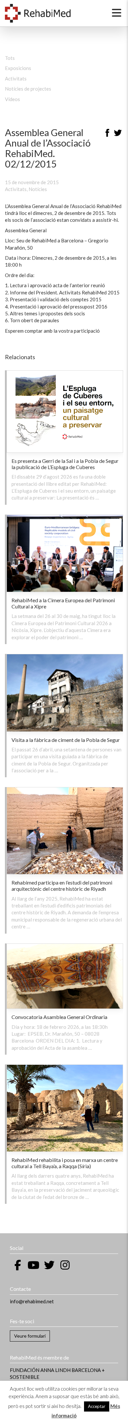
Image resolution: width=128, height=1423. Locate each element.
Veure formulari (30, 1336)
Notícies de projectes (28, 89)
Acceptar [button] (96, 1406)
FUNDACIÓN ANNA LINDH (40, 1370)
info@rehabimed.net (32, 1301)
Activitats (16, 78)
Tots (10, 58)
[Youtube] (33, 1265)
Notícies (38, 189)
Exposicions (18, 68)
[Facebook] (107, 134)
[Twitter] (118, 134)
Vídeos (12, 99)
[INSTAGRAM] (65, 1265)
